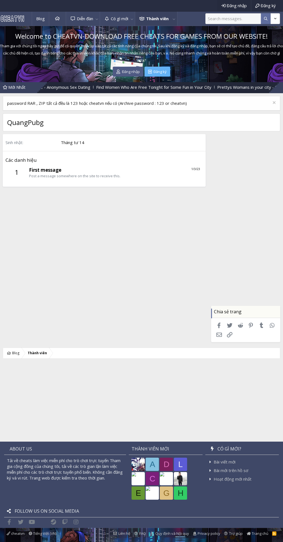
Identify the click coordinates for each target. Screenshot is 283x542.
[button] (97, 19)
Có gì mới (119, 18)
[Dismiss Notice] (273, 103)
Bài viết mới (224, 462)
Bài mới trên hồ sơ (231, 470)
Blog (40, 18)
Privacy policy (209, 533)
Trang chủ (57, 19)
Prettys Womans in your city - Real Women (232, 87)
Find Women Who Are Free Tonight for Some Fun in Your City (127, 87)
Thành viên (157, 18)
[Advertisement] (245, 223)
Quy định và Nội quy (172, 533)
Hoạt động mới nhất (232, 479)
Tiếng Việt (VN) (44, 533)
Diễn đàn (85, 18)
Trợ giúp (236, 533)
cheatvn (17, 533)
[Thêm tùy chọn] (266, 18)
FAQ (142, 533)
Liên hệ (124, 533)
